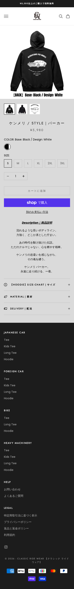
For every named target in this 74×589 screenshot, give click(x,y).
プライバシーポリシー (18, 522)
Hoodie (8, 359)
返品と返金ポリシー (16, 528)
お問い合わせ (12, 489)
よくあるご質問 (13, 496)
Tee (6, 340)
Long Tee (10, 353)
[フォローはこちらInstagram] (6, 547)
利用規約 (9, 535)
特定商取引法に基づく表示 (20, 515)
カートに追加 (37, 191)
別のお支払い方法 (37, 212)
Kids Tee (9, 346)
